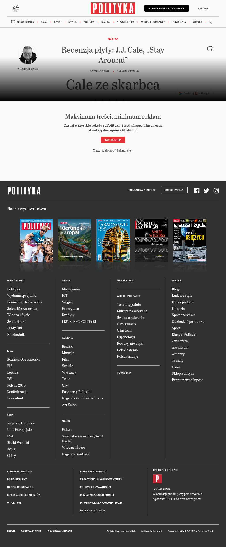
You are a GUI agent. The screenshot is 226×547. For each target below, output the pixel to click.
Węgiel (67, 301)
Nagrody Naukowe (76, 453)
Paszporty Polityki (76, 391)
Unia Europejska (20, 429)
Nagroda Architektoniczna (82, 398)
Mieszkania (71, 288)
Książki (67, 346)
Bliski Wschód (18, 442)
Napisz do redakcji (20, 487)
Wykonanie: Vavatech (151, 531)
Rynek (72, 22)
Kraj (44, 22)
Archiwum (180, 347)
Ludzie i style (182, 295)
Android (165, 488)
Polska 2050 (16, 385)
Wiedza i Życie (18, 314)
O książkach (126, 323)
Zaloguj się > (125, 150)
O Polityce (14, 502)
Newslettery (126, 22)
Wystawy (69, 372)
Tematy (177, 360)
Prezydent (15, 398)
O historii (124, 330)
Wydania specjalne (21, 295)
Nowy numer (25, 22)
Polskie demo (127, 349)
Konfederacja (17, 391)
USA (10, 436)
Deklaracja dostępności (97, 495)
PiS (9, 365)
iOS (155, 488)
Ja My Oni (14, 327)
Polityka (13, 288)
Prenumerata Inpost (142, 190)
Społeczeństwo (183, 314)
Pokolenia (179, 22)
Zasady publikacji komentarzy (101, 479)
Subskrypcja (174, 190)
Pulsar (67, 429)
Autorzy (178, 353)
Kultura (89, 22)
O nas (176, 366)
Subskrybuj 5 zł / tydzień (167, 8)
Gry (65, 385)
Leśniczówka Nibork (59, 531)
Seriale (67, 365)
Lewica (12, 372)
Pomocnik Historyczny (24, 301)
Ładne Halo (130, 531)
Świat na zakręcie (130, 317)
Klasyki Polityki (184, 334)
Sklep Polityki (183, 373)
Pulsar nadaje (127, 356)
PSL (10, 378)
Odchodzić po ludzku (188, 321)
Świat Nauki (16, 321)
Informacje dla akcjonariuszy (101, 502)
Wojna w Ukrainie (21, 422)
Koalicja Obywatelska (23, 359)
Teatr (66, 378)
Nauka (105, 22)
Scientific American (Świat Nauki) (83, 438)
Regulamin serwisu (93, 471)
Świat (58, 22)
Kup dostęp (113, 140)
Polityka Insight (31, 531)
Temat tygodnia (129, 304)
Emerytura (70, 308)
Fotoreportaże (183, 301)
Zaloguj (203, 8)
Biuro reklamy (17, 479)
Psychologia (126, 336)
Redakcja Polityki (19, 471)
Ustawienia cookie (92, 510)
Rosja (11, 448)
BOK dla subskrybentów (24, 495)
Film (65, 359)
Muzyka (113, 38)
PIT (65, 295)
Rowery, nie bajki (130, 343)
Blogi (176, 288)
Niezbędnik (16, 334)
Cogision (119, 531)
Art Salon (69, 404)
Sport (176, 327)
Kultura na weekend (132, 310)
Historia (178, 308)
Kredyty (68, 314)
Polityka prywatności (95, 487)
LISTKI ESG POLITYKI (79, 321)
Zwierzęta (180, 340)
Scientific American (22, 308)
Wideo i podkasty (153, 22)
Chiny (11, 455)
